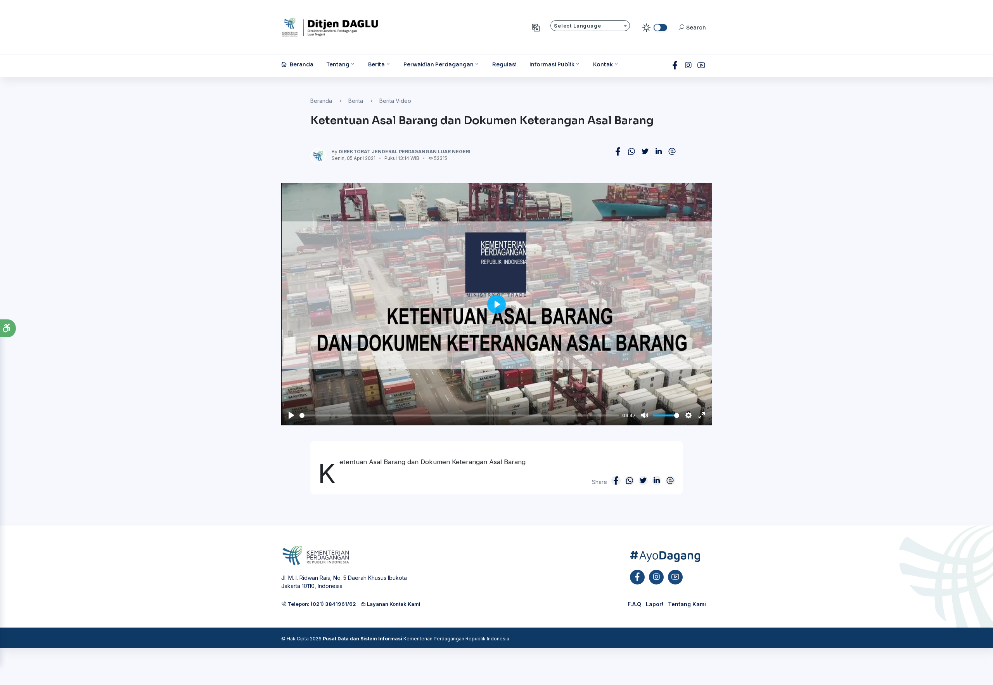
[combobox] (590, 25)
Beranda (321, 100)
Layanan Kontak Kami (393, 604)
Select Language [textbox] (577, 26)
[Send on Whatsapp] (631, 151)
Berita (355, 100)
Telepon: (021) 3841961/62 (321, 604)
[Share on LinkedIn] (658, 151)
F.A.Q (634, 604)
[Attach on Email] (672, 151)
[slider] (459, 415)
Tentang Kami (687, 604)
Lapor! (654, 604)
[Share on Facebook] (618, 151)
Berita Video (395, 100)
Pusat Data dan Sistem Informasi (362, 639)
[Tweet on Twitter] (645, 151)
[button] (8, 328)
